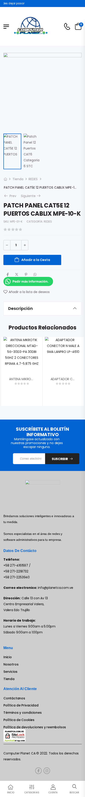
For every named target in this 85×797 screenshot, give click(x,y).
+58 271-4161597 (15, 565)
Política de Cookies (18, 720)
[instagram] (47, 770)
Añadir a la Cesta (35, 260)
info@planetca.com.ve (55, 587)
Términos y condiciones (22, 713)
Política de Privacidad (20, 705)
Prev (11, 196)
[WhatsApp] (35, 274)
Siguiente (31, 196)
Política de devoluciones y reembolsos (34, 727)
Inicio (7, 657)
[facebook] (38, 770)
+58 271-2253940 (16, 577)
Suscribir (60, 459)
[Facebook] (8, 274)
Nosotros (10, 664)
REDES (33, 179)
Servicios (10, 672)
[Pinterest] (26, 274)
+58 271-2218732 (15, 571)
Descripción (20, 308)
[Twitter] (16, 274)
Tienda (17, 179)
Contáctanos (14, 698)
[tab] (42, 308)
